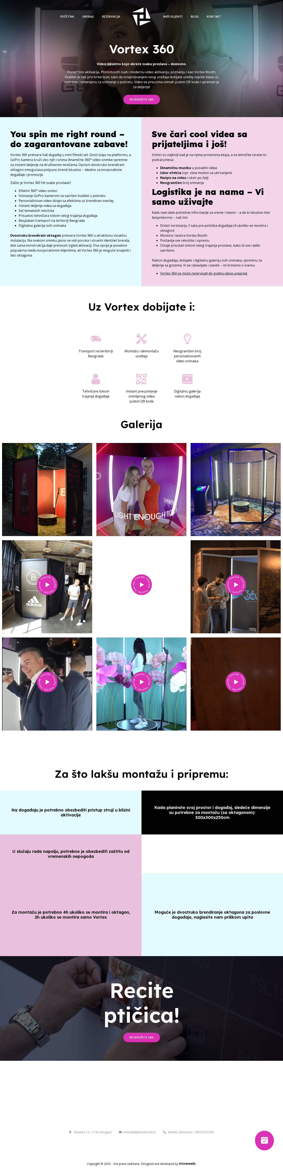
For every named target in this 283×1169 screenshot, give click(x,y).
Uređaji (88, 16)
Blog (194, 16)
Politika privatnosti (148, 1115)
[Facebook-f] (147, 1144)
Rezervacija (111, 16)
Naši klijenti (173, 16)
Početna (67, 16)
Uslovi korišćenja (110, 1115)
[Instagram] (135, 1144)
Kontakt (214, 16)
